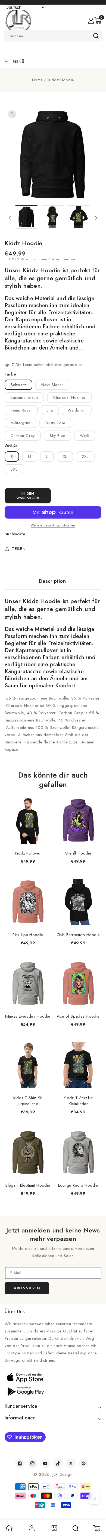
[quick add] (44, 798)
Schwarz (18, 384)
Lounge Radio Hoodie (78, 1185)
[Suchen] (75, 1528)
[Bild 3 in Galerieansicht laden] (78, 217)
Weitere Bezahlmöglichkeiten (53, 525)
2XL (85, 456)
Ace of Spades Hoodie (78, 1016)
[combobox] (53, 35)
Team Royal (21, 410)
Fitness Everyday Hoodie (27, 1016)
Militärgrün (20, 423)
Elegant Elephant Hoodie (27, 1185)
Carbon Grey (23, 435)
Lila (50, 410)
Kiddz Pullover (28, 853)
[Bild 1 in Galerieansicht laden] (26, 217)
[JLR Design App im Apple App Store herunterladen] (53, 1377)
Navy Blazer (52, 384)
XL (65, 456)
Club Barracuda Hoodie (78, 935)
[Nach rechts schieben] (96, 218)
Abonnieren (27, 1288)
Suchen (96, 36)
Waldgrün (77, 410)
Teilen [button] (19, 548)
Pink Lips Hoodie (28, 935)
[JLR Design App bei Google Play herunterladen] (53, 1391)
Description (52, 581)
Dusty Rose (55, 423)
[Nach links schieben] (10, 218)
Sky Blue (57, 435)
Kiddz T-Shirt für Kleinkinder (78, 1101)
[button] (97, 20)
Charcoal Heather (69, 397)
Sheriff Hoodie (78, 853)
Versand (26, 259)
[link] (9, 1530)
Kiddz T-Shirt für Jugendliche (27, 1101)
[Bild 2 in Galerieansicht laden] (52, 217)
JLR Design (63, 1474)
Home (37, 80)
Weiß (84, 435)
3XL (14, 469)
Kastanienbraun (24, 397)
